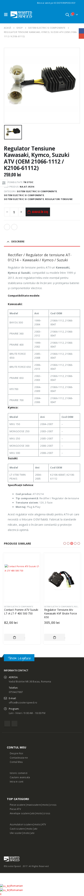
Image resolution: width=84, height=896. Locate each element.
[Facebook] (77, 3)
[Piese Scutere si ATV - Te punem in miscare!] (21, 14)
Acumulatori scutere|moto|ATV (28, 824)
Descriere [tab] (17, 241)
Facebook (7, 227)
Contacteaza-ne (19, 757)
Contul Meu (16, 761)
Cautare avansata (20, 777)
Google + (14, 227)
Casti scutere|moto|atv (23, 828)
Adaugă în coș (40, 212)
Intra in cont (16, 781)
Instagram (14, 724)
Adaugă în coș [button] (14, 637)
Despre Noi (16, 753)
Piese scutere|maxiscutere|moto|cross (33, 804)
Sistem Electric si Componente (37, 191)
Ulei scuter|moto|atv (22, 832)
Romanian (17, 885)
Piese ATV (15, 809)
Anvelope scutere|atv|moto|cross (30, 813)
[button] (64, 543)
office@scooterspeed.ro (23, 702)
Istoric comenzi (18, 773)
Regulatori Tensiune (58, 199)
